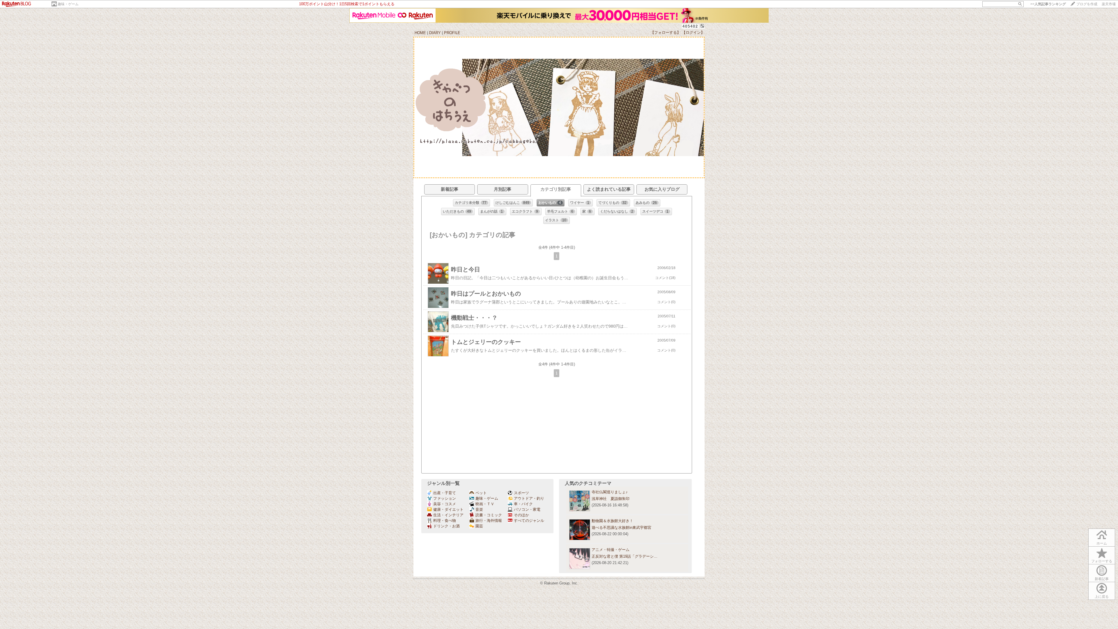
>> (1048, 4)
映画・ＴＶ (484, 504)
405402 (690, 26)
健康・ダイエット (448, 509)
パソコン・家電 (527, 509)
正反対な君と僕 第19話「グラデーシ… (624, 556)
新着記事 (1102, 579)
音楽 (479, 509)
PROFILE (452, 33)
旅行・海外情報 (488, 520)
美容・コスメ (444, 504)
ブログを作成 (1086, 4)
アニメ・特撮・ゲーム (610, 549)
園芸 (479, 526)
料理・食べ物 (444, 520)
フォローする (1101, 561)
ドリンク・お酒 (446, 526)
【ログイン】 (693, 32)
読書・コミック (488, 515)
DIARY (435, 33)
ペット (481, 493)
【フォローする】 (665, 32)
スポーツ (521, 493)
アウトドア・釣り (529, 498)
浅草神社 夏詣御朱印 (610, 499)
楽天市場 (1109, 4)
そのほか (521, 515)
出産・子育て (444, 493)
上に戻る (1102, 597)
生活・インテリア (448, 515)
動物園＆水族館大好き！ (612, 521)
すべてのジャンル (529, 520)
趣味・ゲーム (68, 4)
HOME (420, 33)
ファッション (444, 498)
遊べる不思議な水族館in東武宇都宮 (621, 527)
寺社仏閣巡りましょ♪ (610, 492)
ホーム (1101, 543)
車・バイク (523, 504)
